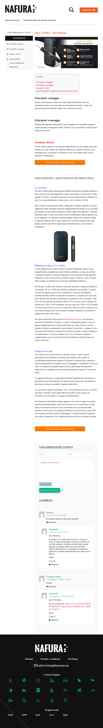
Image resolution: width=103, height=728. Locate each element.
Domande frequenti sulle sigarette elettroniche (39, 20)
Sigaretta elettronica (12, 20)
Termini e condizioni (50, 659)
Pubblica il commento (50, 490)
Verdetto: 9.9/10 (14, 54)
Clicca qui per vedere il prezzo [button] (60, 162)
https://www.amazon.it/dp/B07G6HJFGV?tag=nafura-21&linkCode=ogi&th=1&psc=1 (70, 606)
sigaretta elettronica (74, 319)
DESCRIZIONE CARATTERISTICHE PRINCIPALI (16, 63)
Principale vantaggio (16, 44)
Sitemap (29, 659)
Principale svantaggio (16, 49)
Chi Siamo (73, 659)
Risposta (52, 522)
